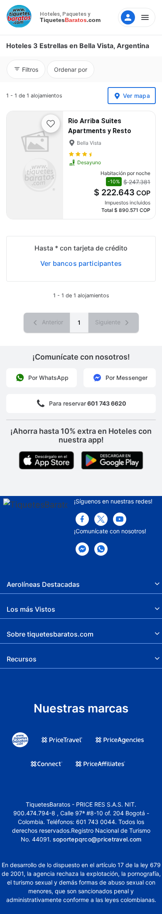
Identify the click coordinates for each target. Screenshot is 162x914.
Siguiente (108, 322)
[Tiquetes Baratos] (21, 17)
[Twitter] (101, 519)
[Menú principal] (136, 17)
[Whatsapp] (101, 549)
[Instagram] (119, 519)
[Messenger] (82, 549)
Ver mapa (136, 95)
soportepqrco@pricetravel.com (97, 839)
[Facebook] (82, 519)
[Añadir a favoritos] (51, 123)
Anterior (51, 322)
